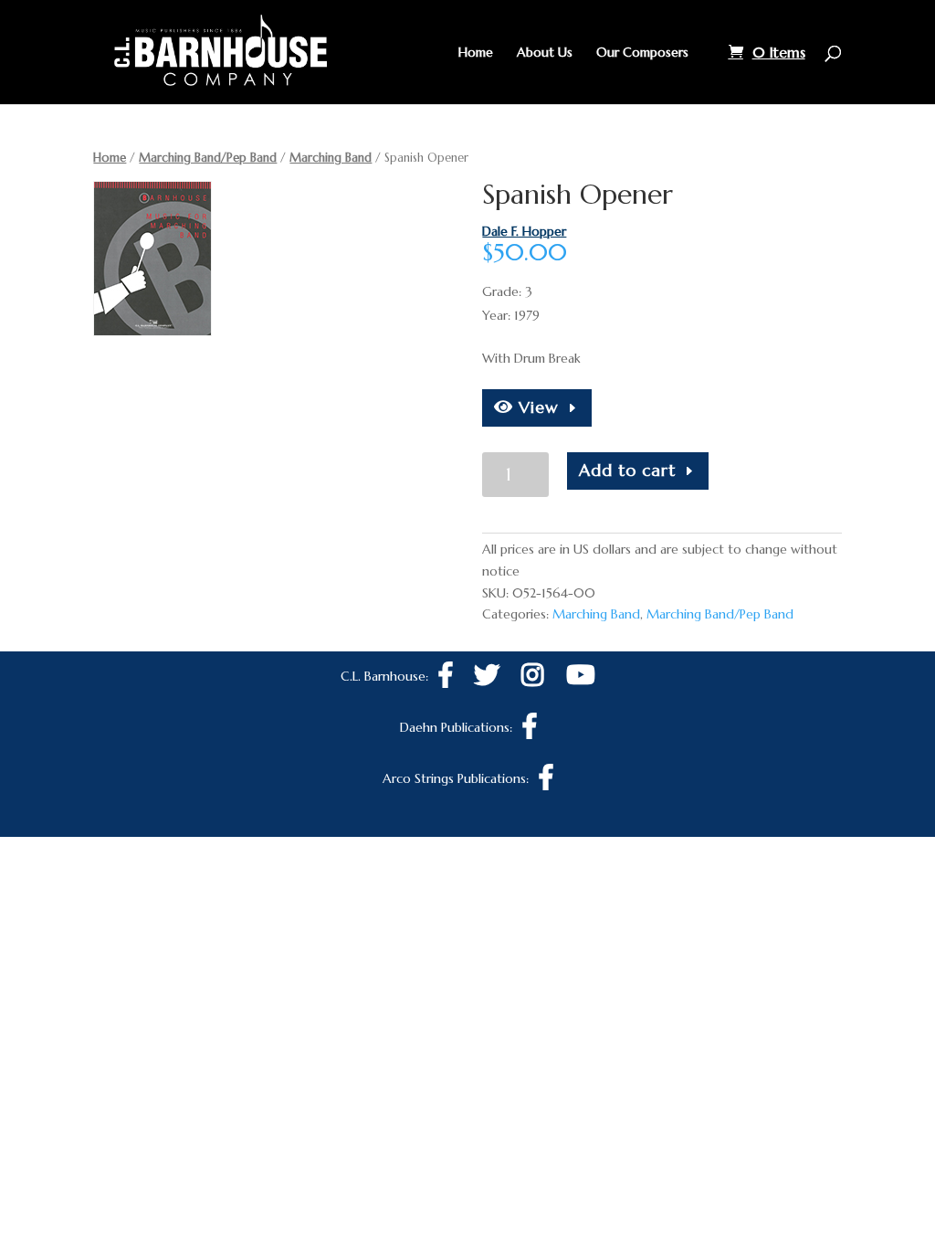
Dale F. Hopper (524, 231)
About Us (545, 53)
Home (475, 53)
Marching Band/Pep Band (208, 157)
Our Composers (642, 53)
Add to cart (627, 470)
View (536, 407)
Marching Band (330, 157)
